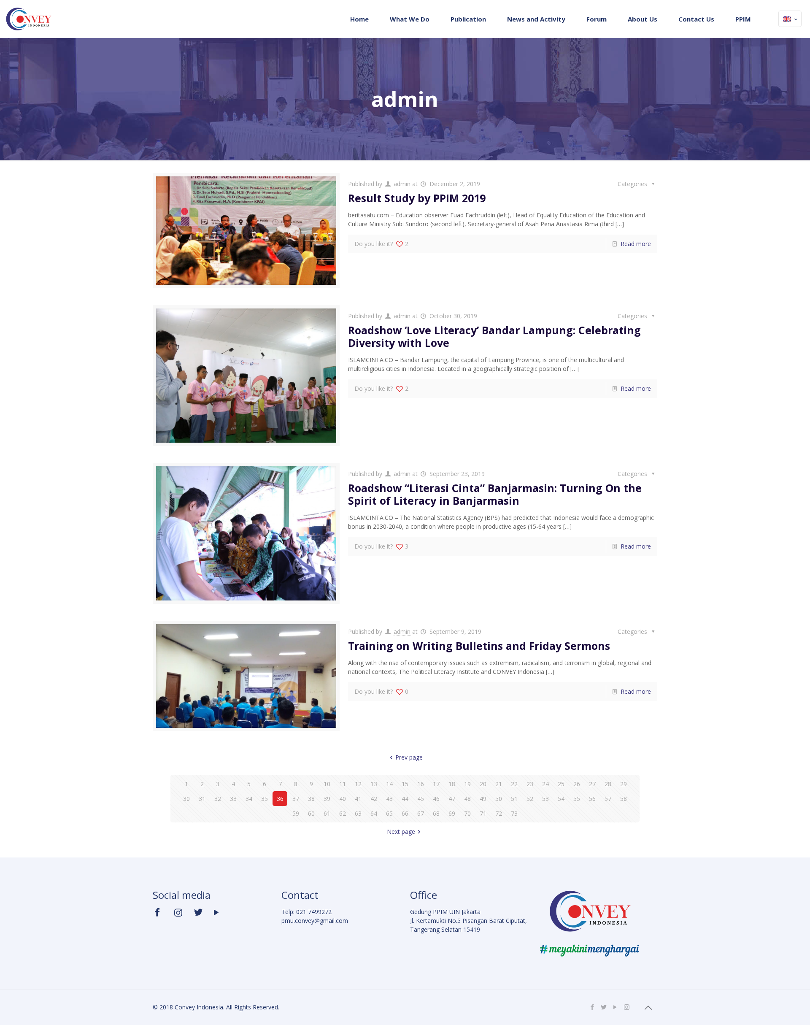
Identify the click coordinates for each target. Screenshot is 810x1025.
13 (373, 784)
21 (498, 784)
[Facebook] (592, 1007)
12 (358, 784)
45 (420, 799)
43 (389, 799)
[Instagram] (626, 1007)
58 (623, 799)
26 (576, 784)
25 (561, 784)
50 (498, 799)
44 (405, 799)
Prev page (409, 757)
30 (186, 799)
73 (514, 813)
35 (264, 799)
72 (498, 813)
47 (451, 799)
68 (436, 813)
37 (295, 799)
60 (311, 813)
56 (592, 799)
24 (545, 784)
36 (280, 799)
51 (514, 799)
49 (483, 799)
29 (623, 784)
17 (436, 784)
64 (373, 813)
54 (561, 799)
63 (358, 813)
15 (405, 784)
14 (389, 784)
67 (420, 813)
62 (342, 813)
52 (529, 799)
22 (514, 784)
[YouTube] (615, 1007)
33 (233, 799)
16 (420, 784)
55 (576, 799)
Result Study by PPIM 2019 (417, 198)
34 (249, 799)
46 (436, 799)
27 (592, 784)
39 (327, 799)
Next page (401, 832)
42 (373, 799)
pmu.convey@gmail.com (314, 921)
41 (358, 799)
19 (467, 784)
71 (483, 813)
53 (545, 799)
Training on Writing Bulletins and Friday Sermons (479, 645)
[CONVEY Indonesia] (28, 19)
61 (327, 813)
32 (217, 799)
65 (389, 813)
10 (327, 784)
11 (342, 784)
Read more (636, 244)
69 (451, 813)
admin (402, 184)
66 (405, 813)
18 (451, 784)
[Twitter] (603, 1007)
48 (467, 799)
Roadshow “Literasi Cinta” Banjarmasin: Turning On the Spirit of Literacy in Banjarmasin (495, 494)
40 (342, 799)
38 (311, 799)
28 (608, 784)
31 (202, 799)
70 (467, 813)
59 (295, 813)
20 (483, 784)
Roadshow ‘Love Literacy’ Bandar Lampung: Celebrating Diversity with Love (494, 336)
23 (529, 784)
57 (608, 799)
